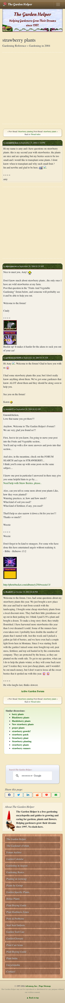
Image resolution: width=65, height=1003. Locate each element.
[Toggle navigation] (58, 4)
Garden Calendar (15, 859)
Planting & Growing (16, 878)
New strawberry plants (23, 724)
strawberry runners (21, 748)
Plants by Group (14, 885)
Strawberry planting (25, 131)
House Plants (13, 898)
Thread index (36, 134)
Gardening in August (16, 865)
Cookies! (10, 971)
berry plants (18, 714)
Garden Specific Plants (17, 892)
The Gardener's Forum (17, 845)
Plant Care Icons (14, 945)
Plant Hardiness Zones (17, 912)
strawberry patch (20, 734)
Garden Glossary (14, 938)
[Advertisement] (32, 88)
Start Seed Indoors (15, 925)
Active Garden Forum (32, 691)
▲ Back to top (33, 997)
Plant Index (12, 958)
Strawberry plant (20, 738)
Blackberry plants (20, 717)
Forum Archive (14, 852)
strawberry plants (49, 131)
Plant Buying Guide (16, 905)
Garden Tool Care (15, 931)
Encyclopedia (13, 965)
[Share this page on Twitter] (18, 794)
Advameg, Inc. (31, 986)
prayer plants (18, 727)
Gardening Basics (15, 872)
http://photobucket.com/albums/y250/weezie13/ (26, 584)
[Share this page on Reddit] (37, 794)
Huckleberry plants (21, 721)
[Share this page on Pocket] (46, 794)
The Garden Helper (19, 4)
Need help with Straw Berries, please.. (22, 483)
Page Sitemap (45, 986)
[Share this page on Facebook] (9, 794)
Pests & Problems (15, 918)
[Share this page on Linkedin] (28, 794)
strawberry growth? (21, 731)
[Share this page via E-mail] (55, 794)
